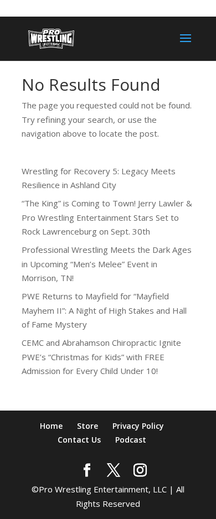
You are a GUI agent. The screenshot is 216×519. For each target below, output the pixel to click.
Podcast (130, 439)
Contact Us (79, 439)
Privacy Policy (138, 426)
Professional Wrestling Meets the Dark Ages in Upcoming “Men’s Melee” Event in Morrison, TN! (107, 263)
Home (51, 426)
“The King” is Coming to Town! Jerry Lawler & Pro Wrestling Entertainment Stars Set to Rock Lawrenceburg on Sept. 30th (107, 217)
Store (87, 426)
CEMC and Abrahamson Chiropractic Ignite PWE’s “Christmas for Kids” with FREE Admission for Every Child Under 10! (101, 356)
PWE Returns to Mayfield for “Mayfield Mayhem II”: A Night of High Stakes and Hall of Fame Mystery (104, 310)
